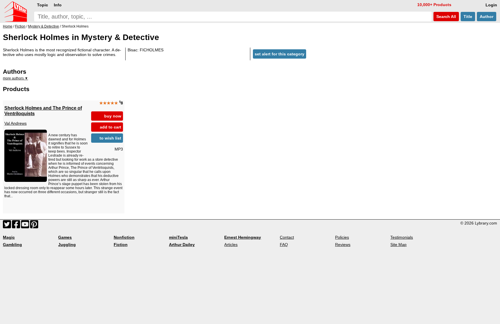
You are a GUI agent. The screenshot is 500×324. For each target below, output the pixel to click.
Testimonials (401, 237)
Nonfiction (124, 237)
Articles (231, 244)
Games (65, 237)
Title (467, 16)
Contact (287, 237)
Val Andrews (15, 123)
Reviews (342, 244)
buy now (112, 116)
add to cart (110, 127)
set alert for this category (279, 54)
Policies (342, 237)
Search (445, 16)
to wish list (110, 138)
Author (487, 16)
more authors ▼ (15, 78)
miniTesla (178, 237)
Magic (9, 237)
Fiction (121, 244)
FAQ (284, 244)
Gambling (12, 244)
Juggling (67, 244)
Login (491, 5)
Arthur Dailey (182, 244)
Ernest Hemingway (242, 237)
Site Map (398, 244)
